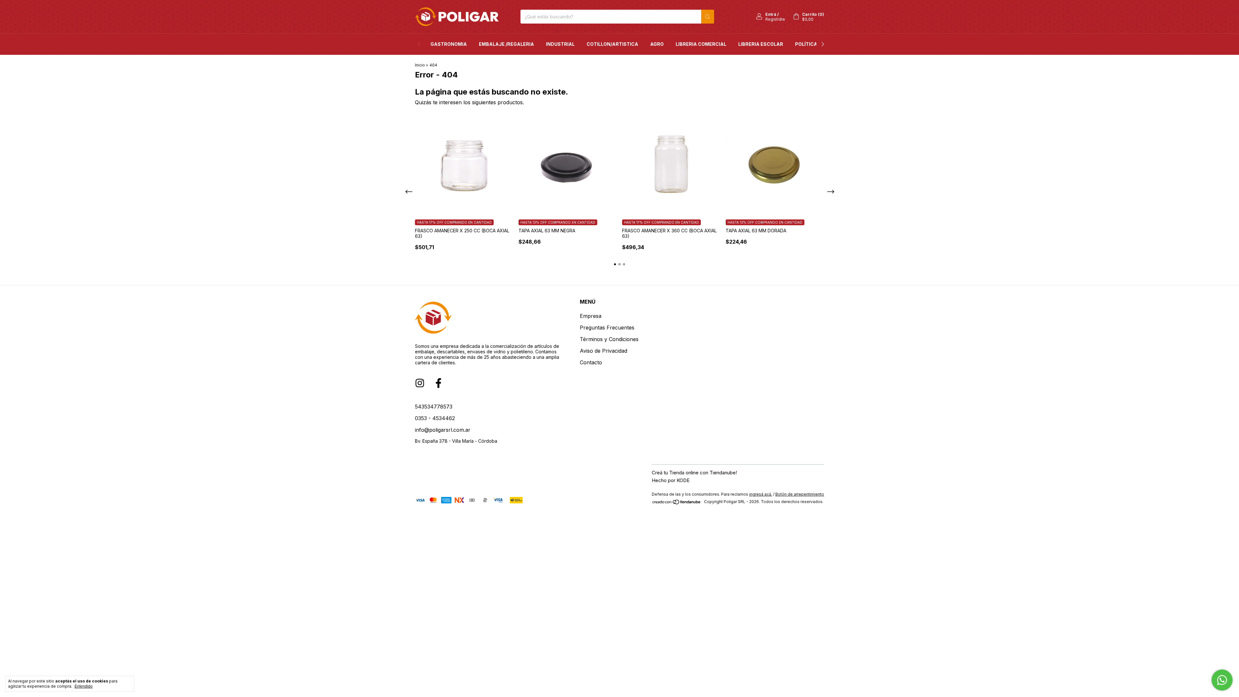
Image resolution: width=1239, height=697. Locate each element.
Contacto (591, 362)
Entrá (770, 14)
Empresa (590, 316)
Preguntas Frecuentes (607, 327)
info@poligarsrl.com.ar (442, 430)
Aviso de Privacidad (603, 351)
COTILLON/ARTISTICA (612, 44)
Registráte (775, 19)
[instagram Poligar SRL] (420, 383)
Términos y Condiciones (609, 339)
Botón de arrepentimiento (799, 494)
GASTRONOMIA (448, 44)
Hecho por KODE (671, 480)
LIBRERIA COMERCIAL (701, 44)
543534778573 (433, 406)
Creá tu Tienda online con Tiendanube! (694, 473)
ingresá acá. (760, 494)
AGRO (657, 44)
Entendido (84, 686)
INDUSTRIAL (560, 44)
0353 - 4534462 (435, 418)
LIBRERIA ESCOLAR (760, 44)
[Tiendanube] (677, 503)
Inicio (420, 65)
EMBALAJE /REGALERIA (506, 44)
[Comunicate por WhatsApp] (1222, 680)
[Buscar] (707, 17)
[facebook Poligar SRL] (438, 383)
